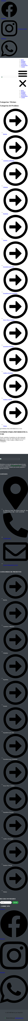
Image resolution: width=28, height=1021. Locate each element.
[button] (23, 79)
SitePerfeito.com (19, 1018)
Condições (23, 64)
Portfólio (23, 62)
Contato (23, 66)
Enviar (15, 902)
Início (22, 59)
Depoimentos (24, 65)
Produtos (23, 61)
